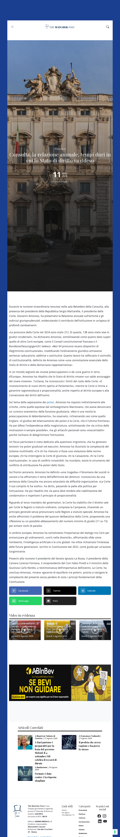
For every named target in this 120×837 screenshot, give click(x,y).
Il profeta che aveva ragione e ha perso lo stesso (90, 746)
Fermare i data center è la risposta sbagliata (45, 777)
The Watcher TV (68, 815)
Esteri (81, 825)
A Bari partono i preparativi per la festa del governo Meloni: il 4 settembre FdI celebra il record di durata (46, 753)
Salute (81, 829)
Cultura (82, 818)
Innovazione (84, 822)
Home (64, 810)
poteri (50, 402)
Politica (82, 814)
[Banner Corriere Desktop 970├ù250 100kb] (60, 682)
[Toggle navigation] (12, 27)
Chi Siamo (66, 812)
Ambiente (83, 833)
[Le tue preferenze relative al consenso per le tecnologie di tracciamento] (115, 832)
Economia (83, 810)
